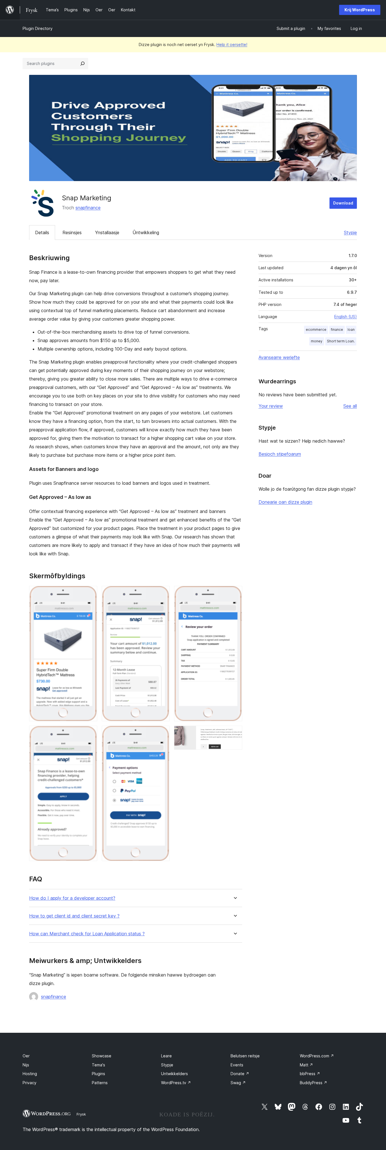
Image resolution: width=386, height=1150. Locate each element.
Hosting (30, 1073)
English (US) (345, 316)
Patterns (100, 1082)
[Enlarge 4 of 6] (162, 733)
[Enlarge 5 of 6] (234, 593)
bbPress (310, 1073)
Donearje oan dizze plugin (285, 502)
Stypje (350, 232)
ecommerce (316, 329)
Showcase (101, 1055)
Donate (240, 1073)
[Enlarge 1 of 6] (89, 593)
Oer (26, 1055)
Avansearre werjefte (279, 357)
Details (42, 232)
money (316, 341)
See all (350, 406)
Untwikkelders (174, 1073)
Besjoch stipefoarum (280, 454)
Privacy (29, 1082)
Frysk (81, 1114)
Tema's (98, 1064)
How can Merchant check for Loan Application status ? (87, 933)
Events (237, 1064)
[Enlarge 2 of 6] (89, 733)
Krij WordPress (359, 9)
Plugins (98, 1073)
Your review (271, 406)
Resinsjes (72, 232)
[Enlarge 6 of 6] (234, 733)
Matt (306, 1064)
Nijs (26, 1064)
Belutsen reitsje (245, 1055)
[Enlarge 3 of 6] (162, 593)
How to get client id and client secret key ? (74, 916)
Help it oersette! (231, 44)
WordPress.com (317, 1055)
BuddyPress (313, 1082)
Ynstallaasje (107, 232)
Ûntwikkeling (146, 232)
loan (351, 329)
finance (337, 329)
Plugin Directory (38, 28)
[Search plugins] (82, 63)
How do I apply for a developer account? (72, 898)
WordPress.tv (176, 1082)
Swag (238, 1082)
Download (343, 203)
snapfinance (88, 207)
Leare (166, 1055)
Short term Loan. (341, 341)
